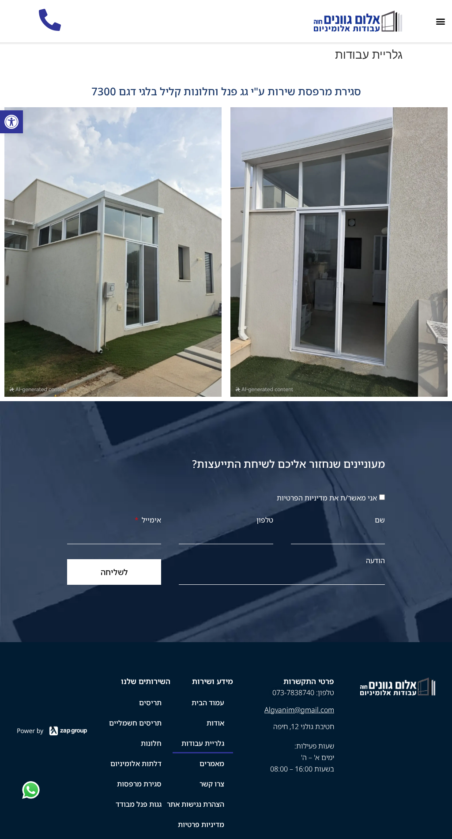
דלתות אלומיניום (136, 763)
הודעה (375, 560)
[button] (440, 21)
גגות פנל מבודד (139, 804)
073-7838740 (293, 692)
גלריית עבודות (202, 743)
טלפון (264, 520)
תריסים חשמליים (135, 723)
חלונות (151, 743)
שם (380, 520)
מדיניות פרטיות (201, 824)
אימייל (150, 520)
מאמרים (212, 763)
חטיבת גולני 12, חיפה (303, 726)
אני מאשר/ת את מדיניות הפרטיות (327, 498)
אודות (215, 723)
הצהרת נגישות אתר (195, 804)
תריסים (150, 702)
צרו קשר (212, 784)
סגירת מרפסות (139, 784)
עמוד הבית (208, 702)
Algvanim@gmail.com (299, 710)
